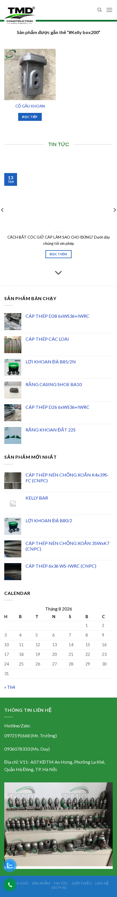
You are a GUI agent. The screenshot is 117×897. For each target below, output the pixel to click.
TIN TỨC (61, 883)
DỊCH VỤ (59, 887)
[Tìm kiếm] (99, 10)
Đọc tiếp (30, 117)
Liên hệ (102, 883)
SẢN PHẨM (41, 883)
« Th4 (9, 687)
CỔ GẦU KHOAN (30, 106)
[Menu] (109, 10)
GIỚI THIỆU (82, 883)
